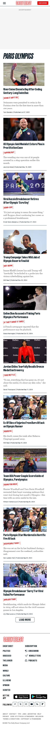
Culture (6, 676)
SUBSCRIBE (43, 3)
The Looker (7, 661)
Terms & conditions (11, 719)
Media (5, 665)
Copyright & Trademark (31, 719)
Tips (19, 714)
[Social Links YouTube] (31, 705)
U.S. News (7, 680)
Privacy (6, 716)
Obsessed (7, 656)
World (5, 671)
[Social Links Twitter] (20, 705)
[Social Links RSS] (37, 705)
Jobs (24, 714)
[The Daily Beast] (23, 3)
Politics (6, 651)
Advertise (32, 714)
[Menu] (6, 3)
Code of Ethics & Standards (22, 716)
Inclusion (39, 716)
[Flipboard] (43, 705)
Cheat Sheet (8, 646)
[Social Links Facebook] (15, 705)
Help (39, 714)
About (5, 714)
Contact (13, 714)
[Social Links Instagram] (26, 705)
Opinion (6, 685)
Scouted (6, 690)
